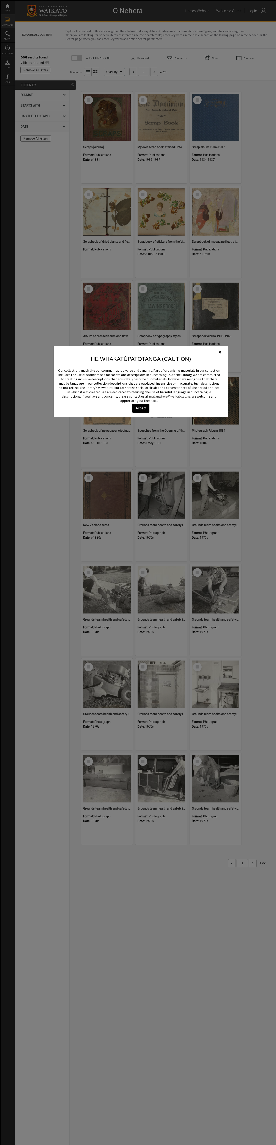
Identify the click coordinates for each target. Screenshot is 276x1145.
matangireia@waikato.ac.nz (169, 396)
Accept (141, 408)
